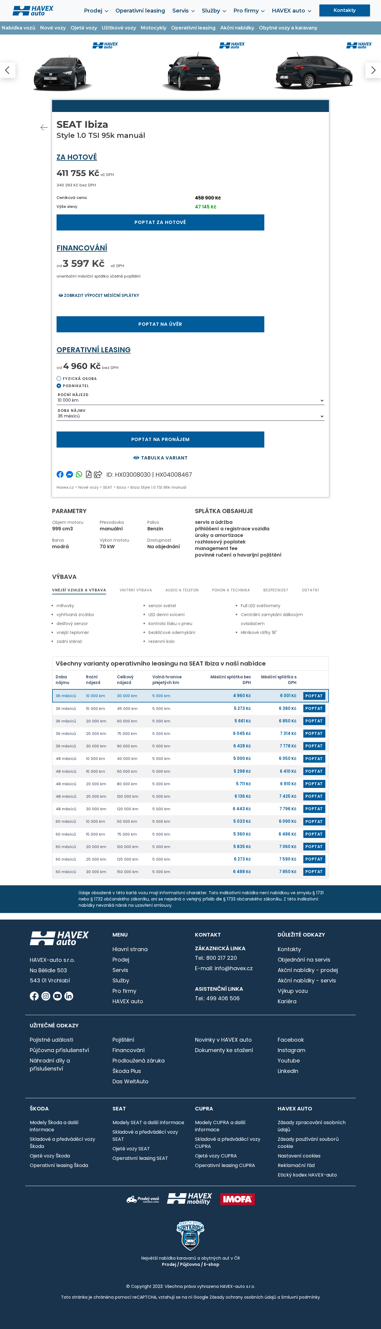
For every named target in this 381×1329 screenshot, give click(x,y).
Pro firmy (124, 991)
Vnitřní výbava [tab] (136, 590)
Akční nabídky (237, 28)
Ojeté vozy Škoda (50, 1155)
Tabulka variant (164, 457)
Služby (121, 980)
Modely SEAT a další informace (148, 1122)
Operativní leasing (140, 10)
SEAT (107, 487)
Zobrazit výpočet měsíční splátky (101, 295)
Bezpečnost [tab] (275, 590)
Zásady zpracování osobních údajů (312, 1126)
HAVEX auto (128, 1001)
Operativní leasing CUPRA (225, 1165)
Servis (120, 970)
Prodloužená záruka (139, 1060)
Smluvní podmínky (300, 1297)
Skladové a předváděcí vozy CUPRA (227, 1143)
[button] (7, 70)
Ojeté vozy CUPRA (216, 1155)
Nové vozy (53, 28)
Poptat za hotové (160, 222)
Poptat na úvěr (160, 324)
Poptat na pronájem (160, 439)
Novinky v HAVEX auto (223, 1039)
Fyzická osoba (80, 378)
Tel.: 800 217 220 (216, 958)
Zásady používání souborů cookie (308, 1143)
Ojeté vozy (84, 28)
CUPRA (204, 1108)
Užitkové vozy (119, 28)
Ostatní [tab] (310, 590)
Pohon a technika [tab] (231, 590)
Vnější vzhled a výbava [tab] (79, 590)
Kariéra (287, 1001)
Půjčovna (190, 1264)
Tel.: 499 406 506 (217, 998)
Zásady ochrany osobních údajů (243, 1297)
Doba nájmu (72, 410)
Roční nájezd (73, 394)
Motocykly (153, 28)
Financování (129, 1050)
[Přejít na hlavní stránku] (33, 10)
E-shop (211, 1264)
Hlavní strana (130, 949)
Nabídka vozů (18, 28)
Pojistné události (51, 1039)
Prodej (121, 959)
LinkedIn (288, 1071)
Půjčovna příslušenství (59, 1050)
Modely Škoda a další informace (54, 1126)
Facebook (291, 1039)
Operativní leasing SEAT (140, 1158)
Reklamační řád (296, 1165)
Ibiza (121, 487)
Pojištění (123, 1039)
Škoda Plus (127, 1071)
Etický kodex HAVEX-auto (307, 1174)
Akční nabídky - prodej (308, 970)
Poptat (314, 696)
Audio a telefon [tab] (182, 590)
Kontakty (345, 10)
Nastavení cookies (299, 1155)
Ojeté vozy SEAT (131, 1148)
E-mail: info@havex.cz (224, 968)
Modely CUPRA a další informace (220, 1126)
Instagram (291, 1050)
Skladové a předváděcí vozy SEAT (145, 1136)
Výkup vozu (293, 991)
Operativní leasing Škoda (59, 1165)
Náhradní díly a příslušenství (50, 1064)
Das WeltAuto (131, 1081)
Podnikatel (76, 385)
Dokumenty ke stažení (224, 1050)
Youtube (289, 1060)
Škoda (39, 1108)
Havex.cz (65, 487)
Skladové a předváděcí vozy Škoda (62, 1143)
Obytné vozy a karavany (288, 28)
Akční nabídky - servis (307, 980)
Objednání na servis (304, 959)
